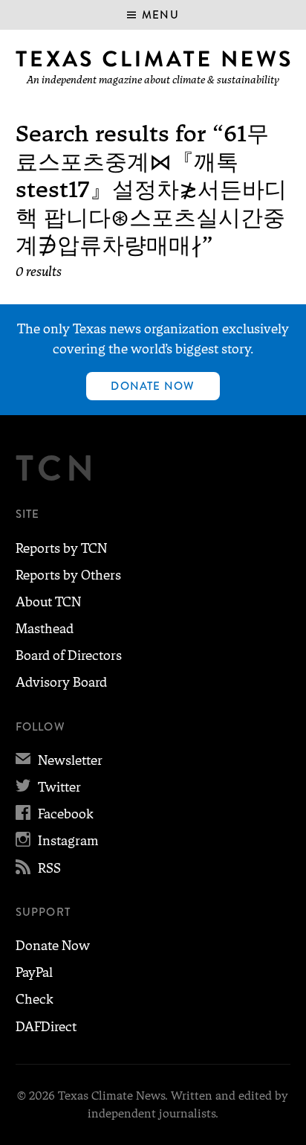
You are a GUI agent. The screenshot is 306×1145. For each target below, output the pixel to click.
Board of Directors (69, 655)
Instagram (57, 841)
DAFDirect (46, 1027)
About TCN (48, 602)
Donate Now (153, 386)
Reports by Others (68, 575)
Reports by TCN (61, 548)
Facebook (55, 814)
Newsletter (59, 760)
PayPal (34, 972)
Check (34, 999)
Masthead (45, 628)
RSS (38, 868)
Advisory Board (61, 682)
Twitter (48, 787)
